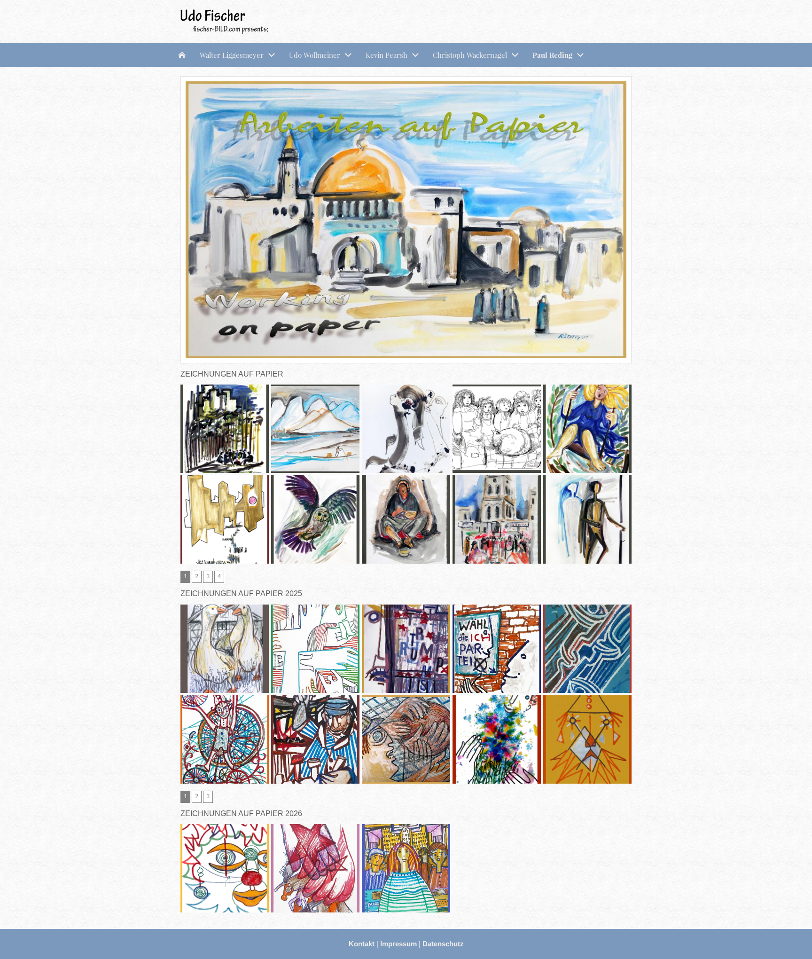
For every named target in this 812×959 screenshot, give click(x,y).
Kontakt (362, 944)
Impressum (399, 944)
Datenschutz (443, 944)
